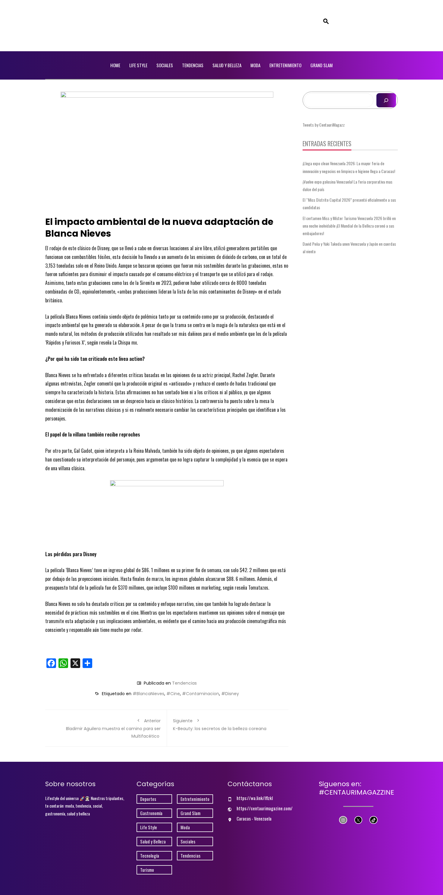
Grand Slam (321, 65)
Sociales (164, 65)
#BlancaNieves (148, 694)
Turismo (147, 870)
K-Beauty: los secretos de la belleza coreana (219, 725)
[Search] (386, 100)
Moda (255, 65)
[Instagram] (343, 820)
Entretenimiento (285, 65)
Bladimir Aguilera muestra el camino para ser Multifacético (113, 728)
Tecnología (149, 855)
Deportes (148, 799)
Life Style (138, 65)
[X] (358, 820)
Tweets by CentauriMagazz (324, 124)
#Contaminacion (200, 694)
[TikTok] (373, 820)
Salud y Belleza (226, 65)
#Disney (230, 694)
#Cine (173, 694)
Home (115, 65)
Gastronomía (151, 813)
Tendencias (192, 65)
